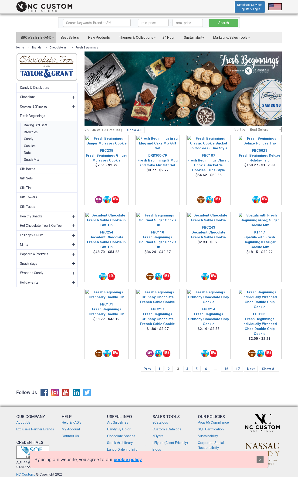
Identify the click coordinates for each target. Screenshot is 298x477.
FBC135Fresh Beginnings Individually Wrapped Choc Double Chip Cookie (260, 324)
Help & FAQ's (71, 422)
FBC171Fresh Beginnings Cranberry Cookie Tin (106, 309)
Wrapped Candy (31, 273)
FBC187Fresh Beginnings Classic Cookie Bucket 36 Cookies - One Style (208, 162)
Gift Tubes (27, 207)
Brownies (31, 132)
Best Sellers (70, 37)
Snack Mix (31, 159)
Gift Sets (26, 178)
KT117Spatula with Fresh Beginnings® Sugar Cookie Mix (260, 239)
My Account (71, 429)
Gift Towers (28, 197)
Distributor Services (249, 7)
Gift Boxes (27, 169)
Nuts (27, 152)
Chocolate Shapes (121, 436)
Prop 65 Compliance (213, 422)
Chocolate (27, 97)
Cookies (30, 146)
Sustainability (194, 37)
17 (238, 369)
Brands (36, 47)
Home (20, 47)
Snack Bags (28, 263)
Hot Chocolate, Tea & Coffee (41, 225)
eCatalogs (160, 422)
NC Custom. (25, 474)
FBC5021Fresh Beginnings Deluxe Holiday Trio (259, 155)
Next (251, 369)
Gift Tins (26, 188)
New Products (99, 37)
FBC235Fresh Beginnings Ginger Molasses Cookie (106, 155)
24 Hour (169, 37)
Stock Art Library (120, 443)
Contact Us (70, 436)
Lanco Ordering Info (122, 449)
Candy (28, 139)
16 (226, 369)
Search (223, 23)
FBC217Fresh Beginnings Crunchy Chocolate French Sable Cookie (157, 316)
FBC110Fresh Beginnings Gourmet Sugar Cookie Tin (157, 239)
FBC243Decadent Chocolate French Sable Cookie (208, 232)
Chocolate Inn (59, 47)
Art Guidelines (117, 422)
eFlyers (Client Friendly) (170, 443)
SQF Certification (211, 429)
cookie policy (128, 459)
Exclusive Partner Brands (35, 429)
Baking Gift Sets (35, 125)
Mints (24, 244)
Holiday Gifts (29, 282)
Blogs (156, 449)
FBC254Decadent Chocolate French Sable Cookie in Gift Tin (106, 239)
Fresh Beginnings (87, 47)
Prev (147, 369)
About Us (23, 422)
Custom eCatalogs (166, 429)
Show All (134, 130)
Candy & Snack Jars (34, 87)
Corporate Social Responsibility (211, 445)
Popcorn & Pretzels (34, 254)
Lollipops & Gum (31, 235)
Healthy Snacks (31, 216)
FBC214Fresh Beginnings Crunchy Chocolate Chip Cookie (208, 316)
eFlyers (157, 436)
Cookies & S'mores (33, 106)
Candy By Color (119, 429)
